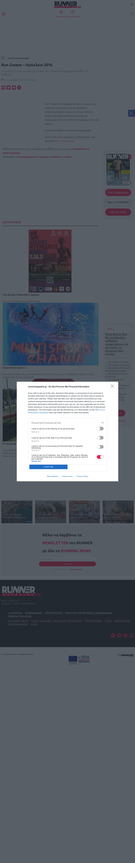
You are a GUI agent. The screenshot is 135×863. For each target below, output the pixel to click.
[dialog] (67, 431)
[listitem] (67, 422)
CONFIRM (48, 467)
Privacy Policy (82, 476)
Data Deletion (52, 476)
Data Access (67, 476)
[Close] (113, 386)
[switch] (100, 428)
